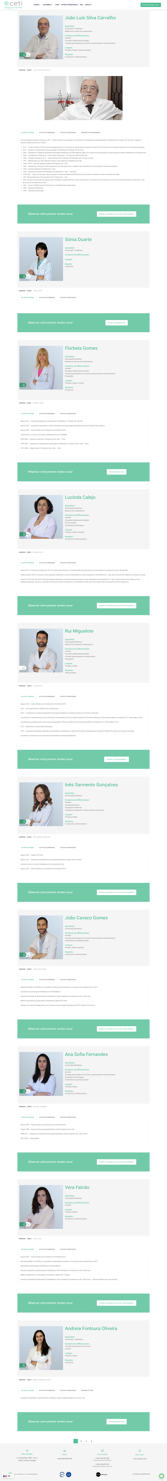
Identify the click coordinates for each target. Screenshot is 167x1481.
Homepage (22, 70)
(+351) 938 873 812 (102, 1465)
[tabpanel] (83, 165)
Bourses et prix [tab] (87, 1390)
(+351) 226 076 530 (102, 1459)
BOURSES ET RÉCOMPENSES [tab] (90, 133)
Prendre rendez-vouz (150, 5)
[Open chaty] (161, 1476)
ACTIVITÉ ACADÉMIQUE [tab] (47, 133)
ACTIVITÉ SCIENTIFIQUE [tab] (68, 133)
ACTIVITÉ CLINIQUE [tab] (27, 133)
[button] (83, 98)
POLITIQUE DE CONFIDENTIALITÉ (141, 1474)
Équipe (29, 70)
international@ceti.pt (65, 1458)
